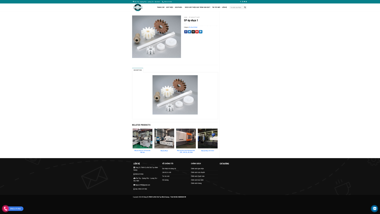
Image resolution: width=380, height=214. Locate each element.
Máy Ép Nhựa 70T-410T (207, 151)
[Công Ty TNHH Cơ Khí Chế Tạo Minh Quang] (143, 7)
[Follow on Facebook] (240, 1)
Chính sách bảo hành (197, 180)
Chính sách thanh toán (197, 176)
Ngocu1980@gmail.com (142, 185)
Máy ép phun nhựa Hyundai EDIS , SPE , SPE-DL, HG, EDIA (186, 151)
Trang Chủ (160, 7)
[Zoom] (135, 56)
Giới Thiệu (169, 7)
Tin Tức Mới (216, 7)
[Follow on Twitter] (244, 1)
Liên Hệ (224, 7)
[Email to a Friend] (193, 31)
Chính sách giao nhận (197, 169)
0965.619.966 (138, 174)
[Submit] (245, 7)
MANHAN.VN (182, 197)
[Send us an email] (246, 1)
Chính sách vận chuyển (198, 172)
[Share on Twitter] (189, 31)
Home (185, 17)
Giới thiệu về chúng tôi (169, 169)
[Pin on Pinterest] (197, 31)
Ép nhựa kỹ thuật (194, 17)
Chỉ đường (165, 180)
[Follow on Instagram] (242, 1)
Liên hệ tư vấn (166, 172)
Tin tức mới (165, 176)
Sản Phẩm (178, 7)
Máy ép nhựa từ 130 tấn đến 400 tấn (142, 151)
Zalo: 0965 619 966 (140, 189)
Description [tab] (138, 70)
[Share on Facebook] (186, 31)
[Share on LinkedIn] (200, 31)
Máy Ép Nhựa (164, 151)
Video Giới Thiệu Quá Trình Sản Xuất (197, 7)
